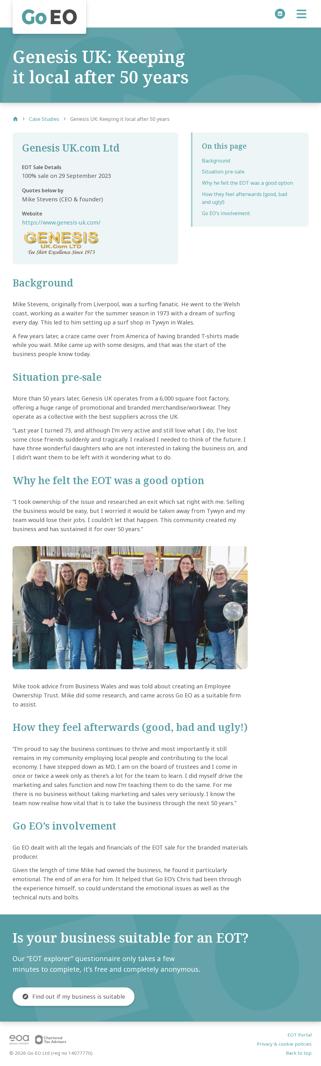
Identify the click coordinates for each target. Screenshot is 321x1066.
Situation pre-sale (223, 171)
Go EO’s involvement (226, 213)
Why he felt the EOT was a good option (247, 182)
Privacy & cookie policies (284, 1044)
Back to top (299, 1053)
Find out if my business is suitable (78, 996)
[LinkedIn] (279, 14)
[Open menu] (301, 16)
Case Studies (44, 119)
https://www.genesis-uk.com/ (61, 222)
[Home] (49, 17)
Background (216, 160)
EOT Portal (299, 1035)
